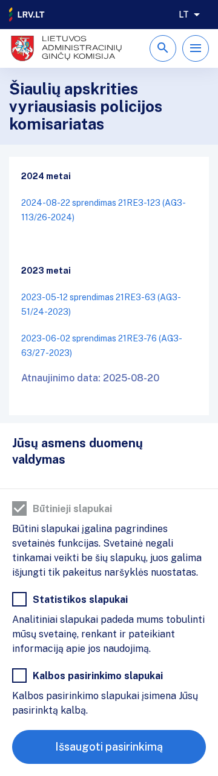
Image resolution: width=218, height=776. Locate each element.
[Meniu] (195, 48)
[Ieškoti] (163, 48)
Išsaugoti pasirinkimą (109, 746)
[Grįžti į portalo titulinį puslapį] (27, 14)
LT (184, 14)
